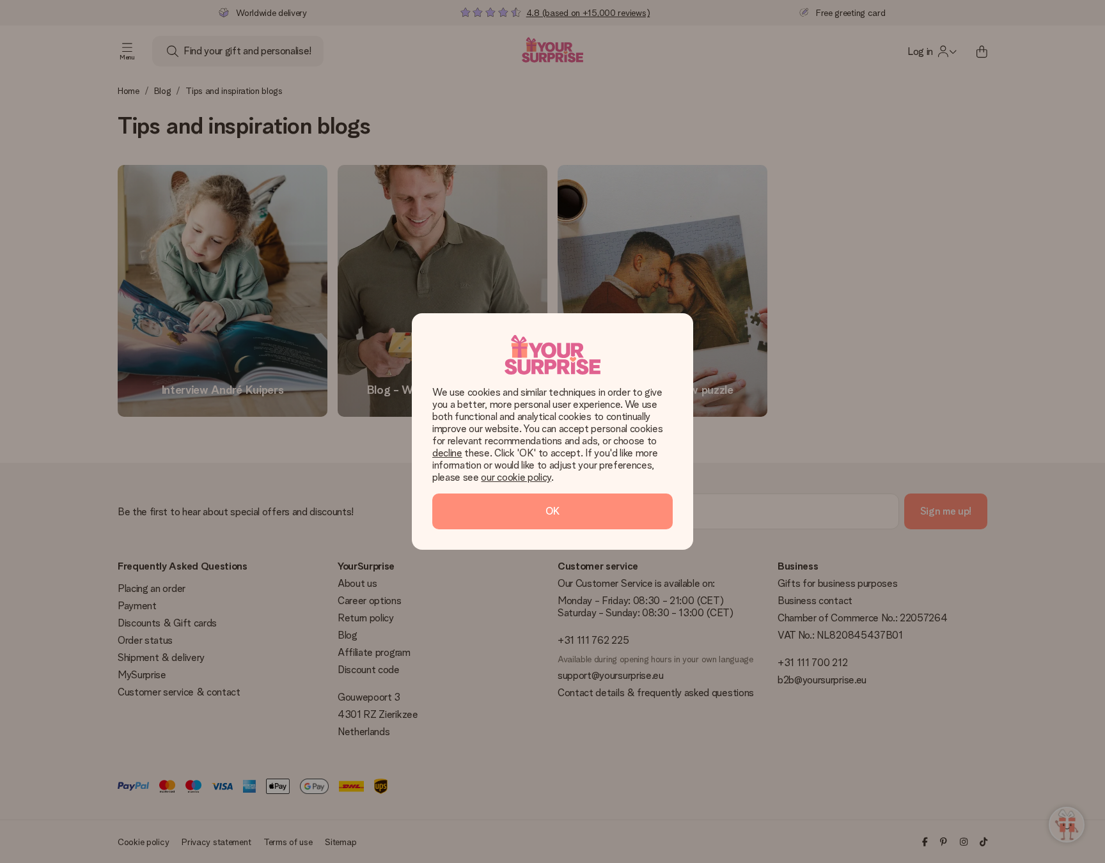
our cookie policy (516, 477)
